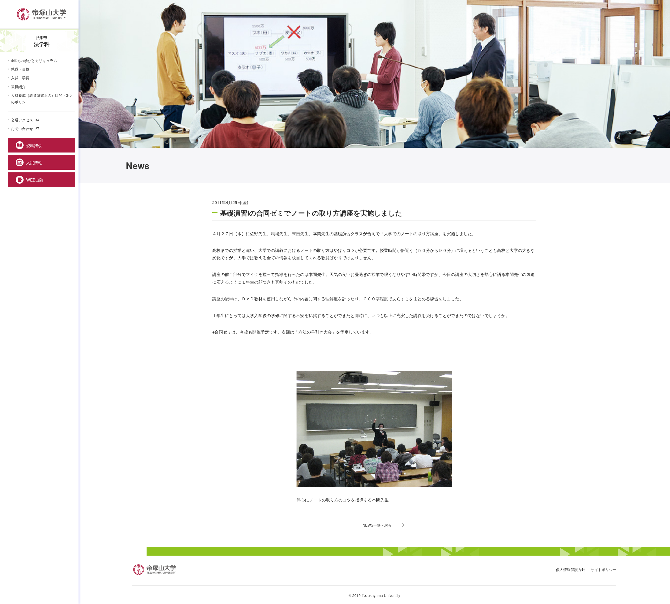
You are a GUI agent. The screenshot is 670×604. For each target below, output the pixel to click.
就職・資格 (20, 69)
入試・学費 (20, 77)
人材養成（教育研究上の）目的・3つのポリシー (41, 98)
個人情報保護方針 (570, 569)
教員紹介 (18, 86)
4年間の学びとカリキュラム (34, 60)
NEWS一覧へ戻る (377, 525)
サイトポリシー (603, 569)
